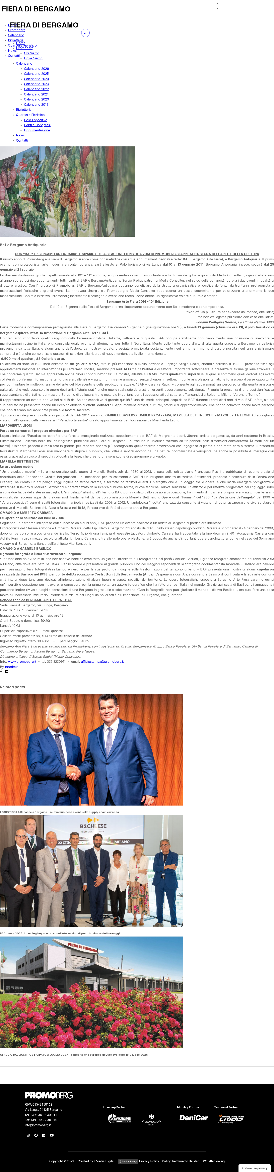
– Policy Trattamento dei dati (179, 1161)
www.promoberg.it (22, 662)
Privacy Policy (149, 1161)
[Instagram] (28, 1135)
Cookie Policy (129, 1161)
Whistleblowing (214, 1161)
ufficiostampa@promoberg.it (102, 662)
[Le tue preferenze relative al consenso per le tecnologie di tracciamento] (254, 1168)
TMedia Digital (104, 1161)
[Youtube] (51, 1135)
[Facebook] (35, 1135)
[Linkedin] (43, 1135)
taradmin (11, 667)
